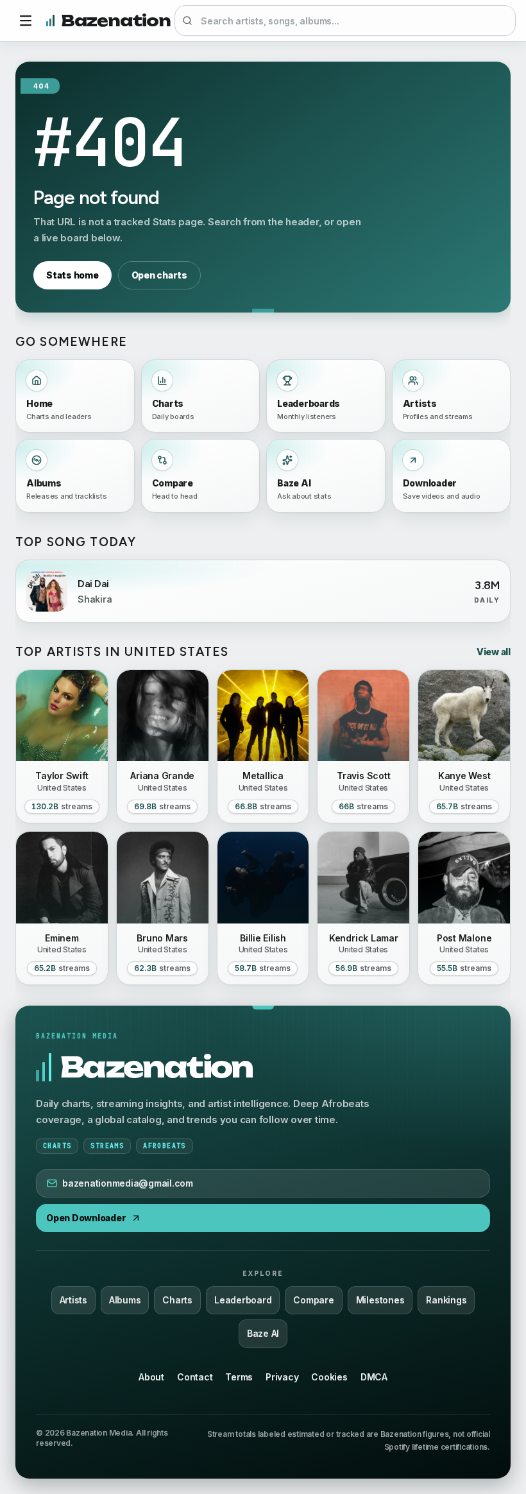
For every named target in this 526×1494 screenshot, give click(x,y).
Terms (239, 1376)
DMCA (374, 1376)
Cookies (329, 1376)
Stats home (72, 275)
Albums (125, 1299)
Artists (73, 1299)
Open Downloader (86, 1217)
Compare (313, 1299)
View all (494, 651)
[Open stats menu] (25, 20)
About (151, 1376)
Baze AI (263, 1333)
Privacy (282, 1376)
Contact (194, 1376)
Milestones (380, 1299)
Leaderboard (242, 1299)
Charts (177, 1299)
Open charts (159, 275)
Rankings (446, 1299)
